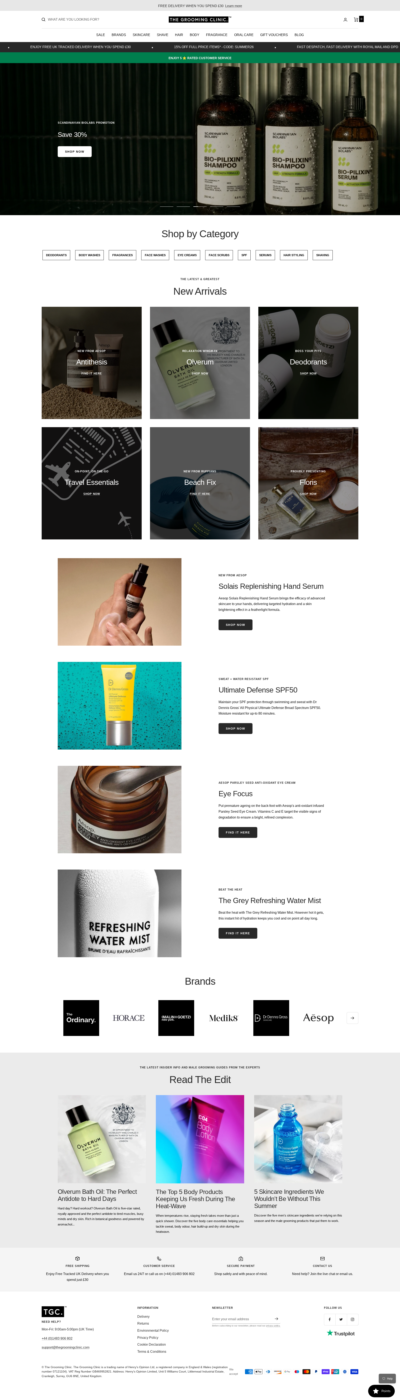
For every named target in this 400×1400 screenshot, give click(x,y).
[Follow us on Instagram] (352, 1319)
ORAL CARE (244, 35)
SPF (244, 255)
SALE (100, 35)
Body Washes (89, 255)
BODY (194, 35)
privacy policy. (273, 1325)
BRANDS (119, 35)
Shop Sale (200, 151)
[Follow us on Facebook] (329, 1319)
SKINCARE (141, 35)
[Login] (345, 19)
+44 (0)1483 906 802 (57, 1338)
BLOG (299, 35)
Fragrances (122, 255)
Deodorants (56, 255)
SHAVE (162, 35)
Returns (143, 1323)
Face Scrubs (219, 255)
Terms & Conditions (151, 1351)
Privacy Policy (147, 1337)
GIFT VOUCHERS (274, 35)
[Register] (276, 1318)
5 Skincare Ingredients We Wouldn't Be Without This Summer (289, 1198)
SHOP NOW (235, 728)
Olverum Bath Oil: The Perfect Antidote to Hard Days (97, 1195)
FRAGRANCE (217, 35)
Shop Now (235, 624)
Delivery (143, 1316)
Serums (265, 255)
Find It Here (238, 832)
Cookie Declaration (151, 1344)
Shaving (322, 255)
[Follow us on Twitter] (341, 1319)
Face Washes (155, 255)
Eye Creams (187, 255)
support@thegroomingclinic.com (65, 1347)
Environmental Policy (153, 1330)
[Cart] (356, 19)
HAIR (179, 35)
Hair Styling (294, 255)
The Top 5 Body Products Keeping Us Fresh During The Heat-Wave (195, 1198)
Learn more (233, 6)
